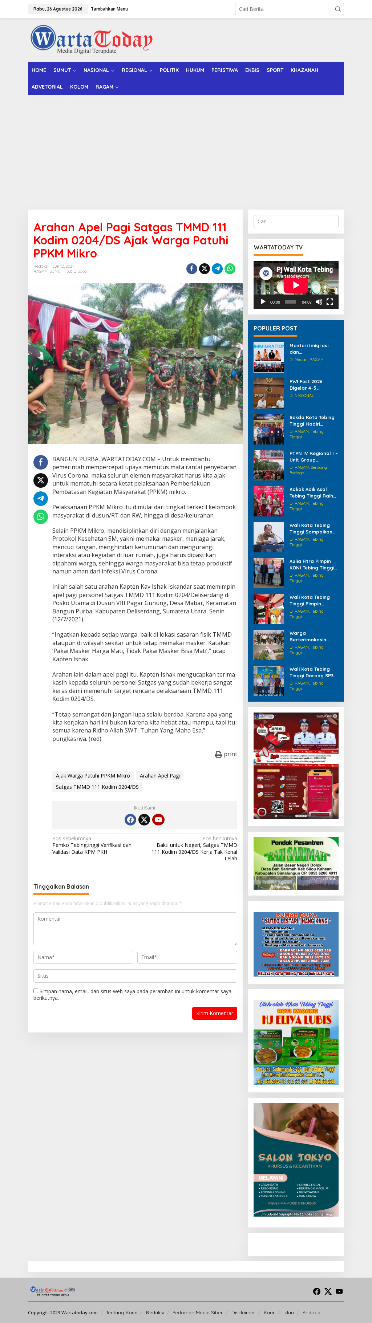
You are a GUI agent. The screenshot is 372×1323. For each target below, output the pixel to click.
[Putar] (263, 301)
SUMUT (56, 271)
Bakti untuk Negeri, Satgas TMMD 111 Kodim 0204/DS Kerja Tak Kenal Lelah (194, 848)
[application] (296, 285)
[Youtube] (158, 819)
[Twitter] (144, 819)
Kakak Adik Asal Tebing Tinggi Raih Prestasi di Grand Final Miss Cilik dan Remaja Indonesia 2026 (312, 492)
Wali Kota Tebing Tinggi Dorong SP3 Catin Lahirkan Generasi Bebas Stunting (311, 672)
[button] (338, 9)
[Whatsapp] (230, 268)
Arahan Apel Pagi (160, 775)
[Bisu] (319, 301)
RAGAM (40, 271)
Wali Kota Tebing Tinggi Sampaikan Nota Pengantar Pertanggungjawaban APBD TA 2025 (313, 528)
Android (311, 1312)
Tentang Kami (121, 1312)
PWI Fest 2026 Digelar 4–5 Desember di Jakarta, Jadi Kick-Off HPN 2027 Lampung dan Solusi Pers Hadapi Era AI (314, 384)
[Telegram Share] (217, 268)
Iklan (288, 1312)
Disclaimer (243, 1312)
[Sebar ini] (191, 268)
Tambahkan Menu (109, 9)
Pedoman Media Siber (198, 1312)
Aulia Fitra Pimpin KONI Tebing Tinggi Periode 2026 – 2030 (314, 564)
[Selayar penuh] (329, 301)
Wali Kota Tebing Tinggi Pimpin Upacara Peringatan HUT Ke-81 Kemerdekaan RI (313, 600)
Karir (269, 1312)
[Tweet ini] (204, 268)
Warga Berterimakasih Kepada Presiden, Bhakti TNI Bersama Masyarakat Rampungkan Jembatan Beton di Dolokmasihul (313, 636)
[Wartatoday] (91, 39)
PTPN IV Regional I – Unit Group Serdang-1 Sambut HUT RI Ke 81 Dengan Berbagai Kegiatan (314, 456)
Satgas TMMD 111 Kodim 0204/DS (97, 786)
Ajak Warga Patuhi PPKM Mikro (93, 775)
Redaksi (155, 1312)
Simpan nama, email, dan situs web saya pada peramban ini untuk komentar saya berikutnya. (132, 994)
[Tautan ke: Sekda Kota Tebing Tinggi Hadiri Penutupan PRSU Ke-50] (269, 428)
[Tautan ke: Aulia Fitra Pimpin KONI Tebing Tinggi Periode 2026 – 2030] (269, 572)
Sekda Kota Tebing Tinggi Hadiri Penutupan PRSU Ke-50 (312, 420)
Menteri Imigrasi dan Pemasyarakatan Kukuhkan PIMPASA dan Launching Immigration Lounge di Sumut (314, 348)
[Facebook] (130, 819)
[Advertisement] (186, 149)
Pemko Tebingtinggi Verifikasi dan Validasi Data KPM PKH (92, 845)
